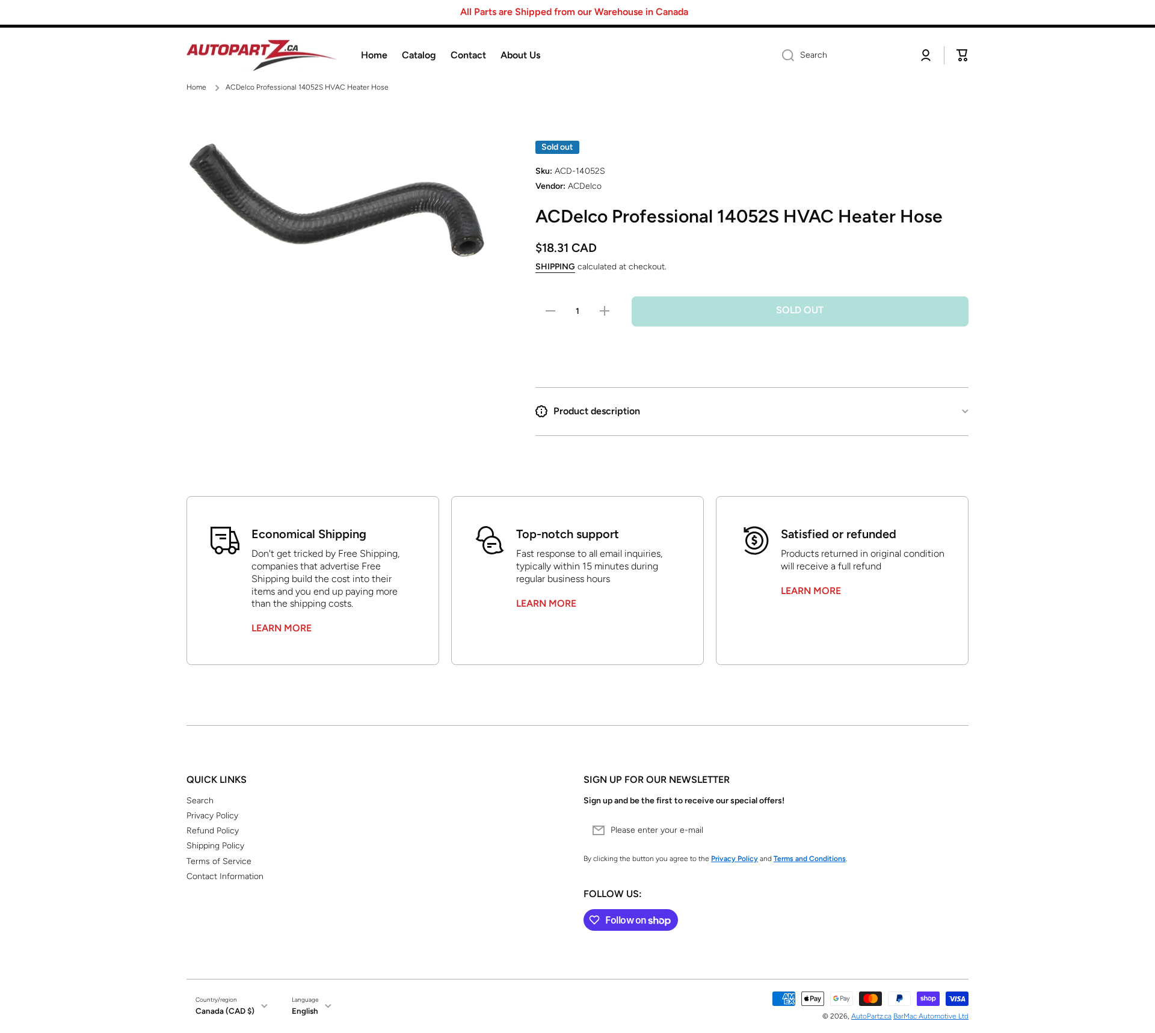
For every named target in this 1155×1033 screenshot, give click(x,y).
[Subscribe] (953, 830)
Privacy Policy (212, 816)
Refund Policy (212, 831)
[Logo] (261, 56)
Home (196, 87)
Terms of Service (218, 861)
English (305, 1011)
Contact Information (224, 876)
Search (200, 800)
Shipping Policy (215, 846)
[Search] (783, 55)
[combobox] (840, 55)
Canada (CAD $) (225, 1011)
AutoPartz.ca (871, 1016)
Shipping (555, 267)
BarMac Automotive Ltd (931, 1016)
